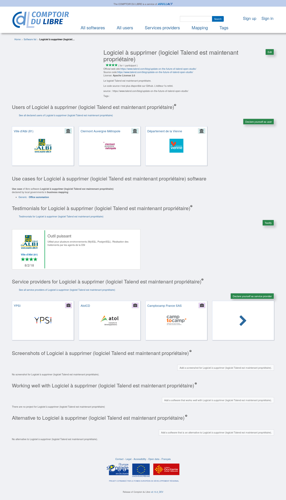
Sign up (249, 18)
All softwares (93, 27)
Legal (128, 459)
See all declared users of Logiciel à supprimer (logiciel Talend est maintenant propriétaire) (66, 115)
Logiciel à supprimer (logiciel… (57, 39)
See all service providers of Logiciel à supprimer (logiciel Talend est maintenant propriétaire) (67, 289)
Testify (268, 223)
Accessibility (140, 459)
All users (125, 27)
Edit (270, 52)
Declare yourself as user (258, 121)
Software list (30, 39)
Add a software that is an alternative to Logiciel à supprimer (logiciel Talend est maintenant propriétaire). (216, 432)
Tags (223, 27)
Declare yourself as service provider (252, 296)
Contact (119, 459)
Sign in (267, 18)
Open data (153, 459)
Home (17, 39)
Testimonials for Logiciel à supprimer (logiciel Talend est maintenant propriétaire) (61, 216)
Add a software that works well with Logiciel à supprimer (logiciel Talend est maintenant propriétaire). (218, 400)
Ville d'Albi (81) (29, 254)
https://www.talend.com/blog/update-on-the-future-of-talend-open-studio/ (158, 68)
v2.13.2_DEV (157, 491)
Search (218, 19)
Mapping (200, 27)
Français (166, 459)
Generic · (34, 197)
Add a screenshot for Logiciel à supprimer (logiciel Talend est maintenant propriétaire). (226, 367)
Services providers (162, 27)
